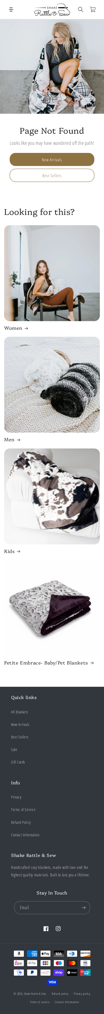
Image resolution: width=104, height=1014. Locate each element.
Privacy (16, 797)
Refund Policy (21, 822)
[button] (11, 9)
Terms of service (39, 1002)
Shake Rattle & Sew (35, 993)
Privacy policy (82, 993)
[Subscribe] (84, 907)
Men (9, 439)
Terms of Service (23, 809)
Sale (14, 749)
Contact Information (25, 834)
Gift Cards (18, 762)
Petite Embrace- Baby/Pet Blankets (46, 663)
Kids (9, 551)
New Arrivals (52, 159)
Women (13, 328)
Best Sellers (52, 175)
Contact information (67, 1002)
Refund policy (60, 993)
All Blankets (19, 712)
